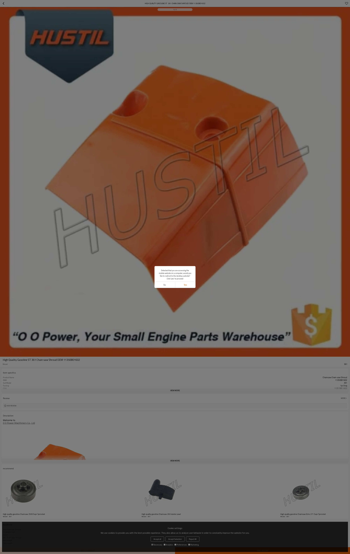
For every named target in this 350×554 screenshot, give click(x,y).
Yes (185, 284)
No (165, 284)
